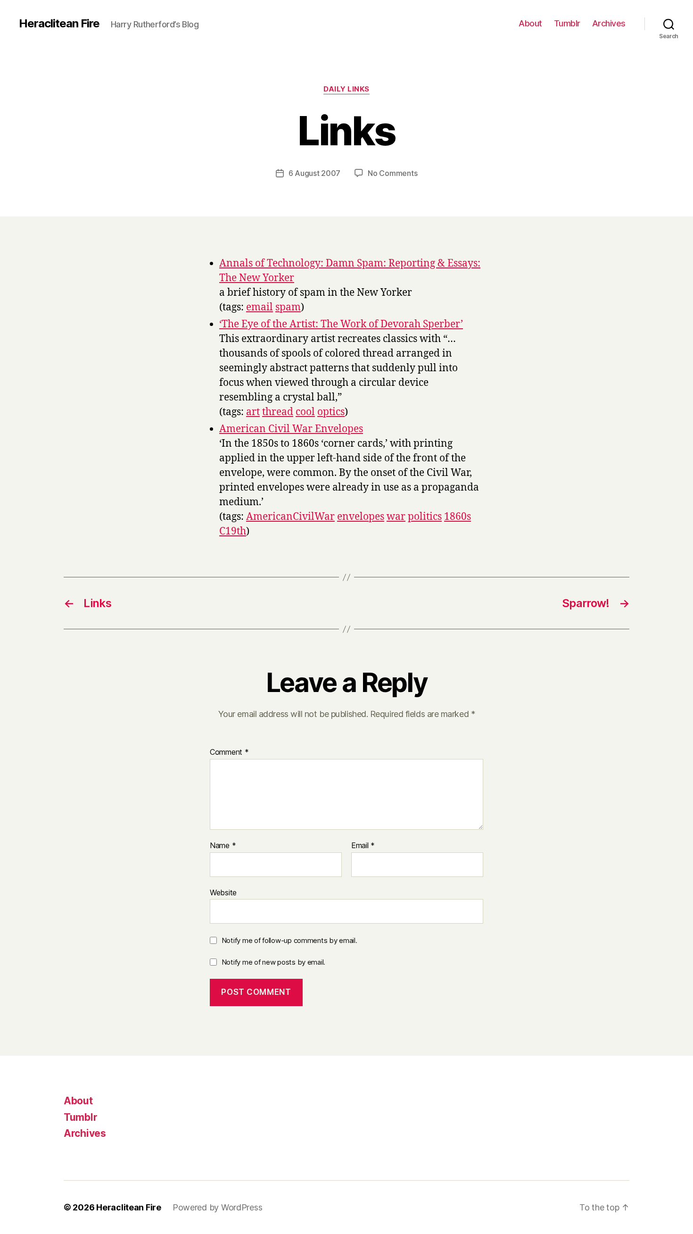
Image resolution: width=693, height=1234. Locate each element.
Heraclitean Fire (59, 23)
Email (363, 846)
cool (305, 412)
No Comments (392, 173)
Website (223, 892)
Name (223, 846)
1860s (457, 516)
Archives (609, 23)
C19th (232, 531)
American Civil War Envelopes (291, 429)
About (530, 23)
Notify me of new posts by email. (273, 962)
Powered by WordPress (218, 1207)
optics (331, 412)
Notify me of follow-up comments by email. (289, 940)
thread (277, 412)
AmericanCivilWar (290, 516)
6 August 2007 (315, 173)
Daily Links (346, 89)
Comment (229, 752)
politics (425, 516)
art (253, 412)
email (259, 307)
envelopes (360, 516)
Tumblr (567, 23)
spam (288, 307)
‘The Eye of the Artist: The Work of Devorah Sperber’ (341, 324)
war (396, 516)
